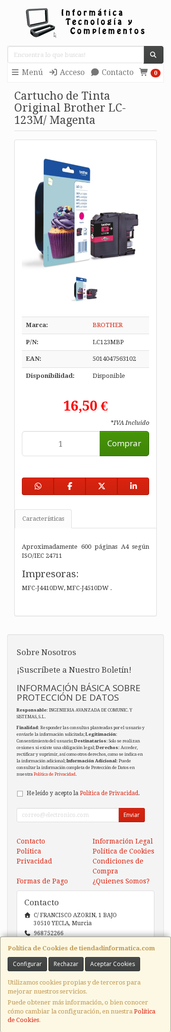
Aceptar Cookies (112, 964)
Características (43, 518)
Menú (31, 72)
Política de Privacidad (55, 774)
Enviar (132, 815)
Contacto (116, 72)
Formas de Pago (42, 881)
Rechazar (66, 964)
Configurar (27, 964)
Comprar (124, 443)
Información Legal (123, 841)
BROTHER (108, 324)
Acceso (71, 72)
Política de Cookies (123, 851)
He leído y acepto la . (83, 793)
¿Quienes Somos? (121, 881)
